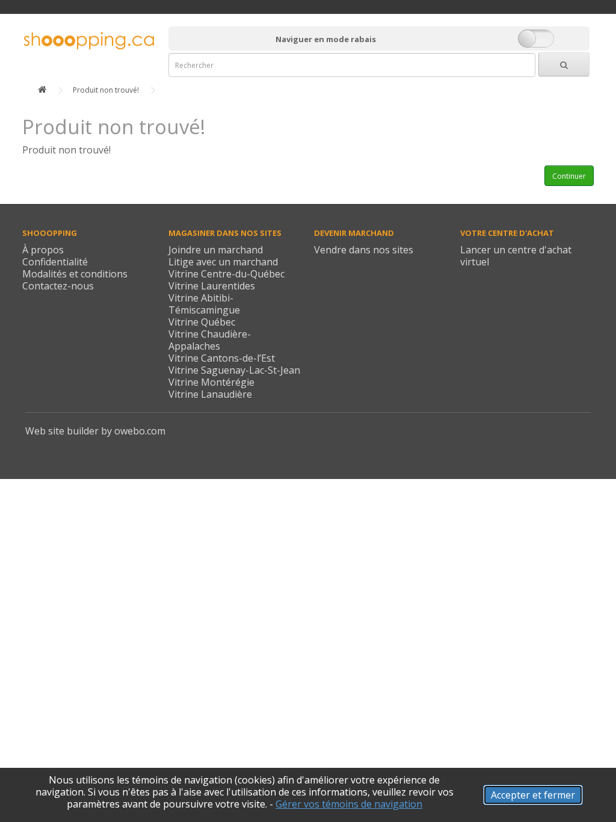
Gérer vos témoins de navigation (349, 804)
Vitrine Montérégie (211, 382)
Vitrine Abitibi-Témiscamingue (204, 304)
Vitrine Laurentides (211, 285)
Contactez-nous (58, 285)
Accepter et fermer (533, 795)
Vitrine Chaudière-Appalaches (209, 340)
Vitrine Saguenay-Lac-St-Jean (234, 370)
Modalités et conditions (75, 273)
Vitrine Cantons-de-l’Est (221, 358)
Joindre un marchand (215, 249)
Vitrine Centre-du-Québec (226, 273)
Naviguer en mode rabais (326, 39)
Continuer (569, 176)
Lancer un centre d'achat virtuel (515, 255)
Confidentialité (55, 261)
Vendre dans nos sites (363, 249)
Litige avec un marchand (223, 261)
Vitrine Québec (201, 322)
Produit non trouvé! (106, 90)
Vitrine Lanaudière (210, 394)
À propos (43, 249)
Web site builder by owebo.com (95, 430)
